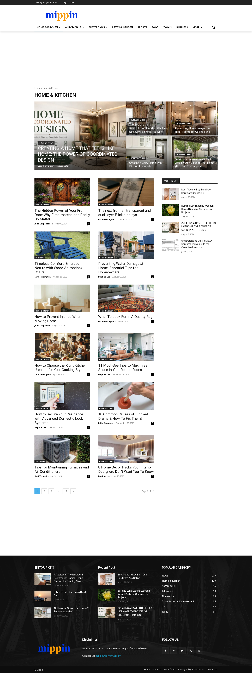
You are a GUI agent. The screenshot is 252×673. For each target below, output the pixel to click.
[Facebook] (165, 650)
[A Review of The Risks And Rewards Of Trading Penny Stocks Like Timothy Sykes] (42, 579)
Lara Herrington (106, 219)
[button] (213, 27)
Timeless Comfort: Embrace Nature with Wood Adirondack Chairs (58, 268)
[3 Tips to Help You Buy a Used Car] (42, 596)
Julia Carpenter (42, 223)
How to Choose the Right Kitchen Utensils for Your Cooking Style (60, 367)
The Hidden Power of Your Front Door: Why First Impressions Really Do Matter (62, 214)
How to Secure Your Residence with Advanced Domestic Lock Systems (58, 418)
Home (37, 88)
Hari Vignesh (40, 476)
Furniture (39, 258)
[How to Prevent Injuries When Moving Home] (62, 298)
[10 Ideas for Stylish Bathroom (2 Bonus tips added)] (42, 612)
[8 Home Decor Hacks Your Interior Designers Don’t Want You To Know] (126, 449)
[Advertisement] (126, 57)
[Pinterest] (173, 650)
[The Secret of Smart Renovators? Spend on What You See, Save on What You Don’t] (149, 118)
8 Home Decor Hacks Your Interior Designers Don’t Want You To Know (126, 469)
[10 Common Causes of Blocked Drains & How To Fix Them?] (126, 396)
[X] (190, 650)
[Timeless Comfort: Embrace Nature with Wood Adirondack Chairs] (62, 245)
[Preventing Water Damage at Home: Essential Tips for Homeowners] (126, 245)
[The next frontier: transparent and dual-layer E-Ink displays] (126, 192)
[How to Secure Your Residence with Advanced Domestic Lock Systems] (62, 396)
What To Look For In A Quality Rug (125, 317)
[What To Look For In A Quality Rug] (126, 298)
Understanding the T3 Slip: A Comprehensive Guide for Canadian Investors (196, 244)
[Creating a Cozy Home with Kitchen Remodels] (149, 153)
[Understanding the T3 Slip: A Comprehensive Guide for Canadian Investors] (170, 245)
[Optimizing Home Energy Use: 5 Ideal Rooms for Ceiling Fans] (195, 118)
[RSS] (182, 650)
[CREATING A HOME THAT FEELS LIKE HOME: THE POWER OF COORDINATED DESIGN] (80, 135)
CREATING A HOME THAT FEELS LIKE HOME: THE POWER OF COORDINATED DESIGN (198, 226)
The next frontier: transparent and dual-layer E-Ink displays (124, 212)
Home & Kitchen (46, 143)
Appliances (40, 461)
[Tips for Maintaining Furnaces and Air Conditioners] (62, 449)
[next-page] (73, 491)
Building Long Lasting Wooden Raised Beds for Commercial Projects (197, 209)
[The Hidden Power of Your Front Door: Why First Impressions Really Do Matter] (62, 192)
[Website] (199, 650)
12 (66, 491)
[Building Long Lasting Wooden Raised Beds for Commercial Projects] (170, 210)
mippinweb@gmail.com (108, 655)
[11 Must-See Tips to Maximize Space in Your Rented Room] (126, 347)
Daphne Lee (104, 276)
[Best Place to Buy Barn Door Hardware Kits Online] (170, 194)
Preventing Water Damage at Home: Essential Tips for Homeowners (120, 268)
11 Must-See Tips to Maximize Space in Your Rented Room (122, 367)
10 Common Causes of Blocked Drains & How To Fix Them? (123, 416)
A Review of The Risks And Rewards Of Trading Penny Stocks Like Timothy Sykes (68, 578)
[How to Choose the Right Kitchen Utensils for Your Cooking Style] (62, 347)
